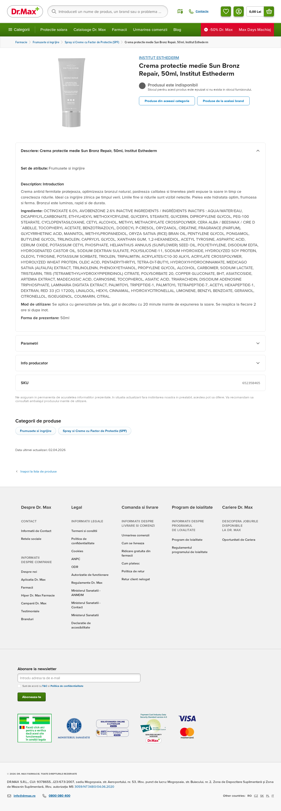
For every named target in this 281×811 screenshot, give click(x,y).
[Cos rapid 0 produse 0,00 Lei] (269, 11)
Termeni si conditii (84, 531)
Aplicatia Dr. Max (33, 579)
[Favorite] (226, 11)
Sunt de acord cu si (52, 685)
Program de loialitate (187, 539)
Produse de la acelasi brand (223, 101)
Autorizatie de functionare (89, 574)
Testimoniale (30, 611)
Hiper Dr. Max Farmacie (38, 595)
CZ (256, 795)
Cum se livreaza (133, 543)
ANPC (75, 559)
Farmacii (119, 29)
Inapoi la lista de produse (38, 471)
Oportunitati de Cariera (238, 539)
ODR (74, 567)
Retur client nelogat (136, 579)
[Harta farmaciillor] (180, 11)
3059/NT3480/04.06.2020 (94, 786)
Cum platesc (131, 563)
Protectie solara (53, 29)
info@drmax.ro (25, 795)
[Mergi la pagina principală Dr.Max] (25, 11)
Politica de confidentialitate (66, 685)
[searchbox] (107, 11)
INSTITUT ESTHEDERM (159, 57)
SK (262, 795)
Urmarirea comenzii (150, 29)
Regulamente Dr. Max (86, 582)
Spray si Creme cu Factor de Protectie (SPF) (95, 431)
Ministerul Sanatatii (85, 615)
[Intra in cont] (239, 11)
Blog (177, 29)
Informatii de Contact (36, 531)
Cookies (77, 551)
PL (267, 795)
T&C (44, 685)
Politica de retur (133, 571)
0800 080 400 (59, 795)
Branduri (27, 619)
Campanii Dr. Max (33, 603)
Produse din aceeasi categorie (167, 101)
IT (273, 795)
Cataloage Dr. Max (90, 29)
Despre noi (29, 571)
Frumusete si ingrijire (35, 431)
